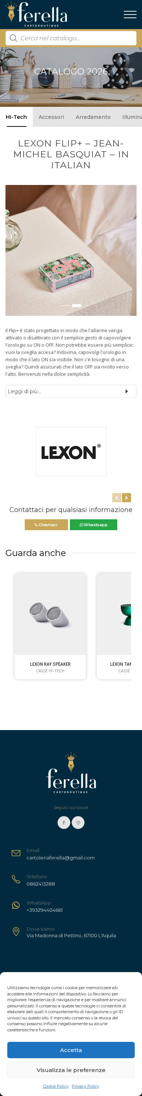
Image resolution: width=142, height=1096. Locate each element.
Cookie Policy (55, 1086)
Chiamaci (48, 524)
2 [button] (76, 305)
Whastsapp (95, 524)
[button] (11, 254)
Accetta (71, 1050)
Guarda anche (35, 553)
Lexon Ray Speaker (50, 664)
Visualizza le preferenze (71, 1070)
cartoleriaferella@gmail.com (61, 858)
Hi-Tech (16, 117)
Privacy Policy (85, 1086)
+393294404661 (45, 910)
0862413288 (41, 884)
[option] (71, 250)
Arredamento (93, 117)
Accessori (51, 117)
